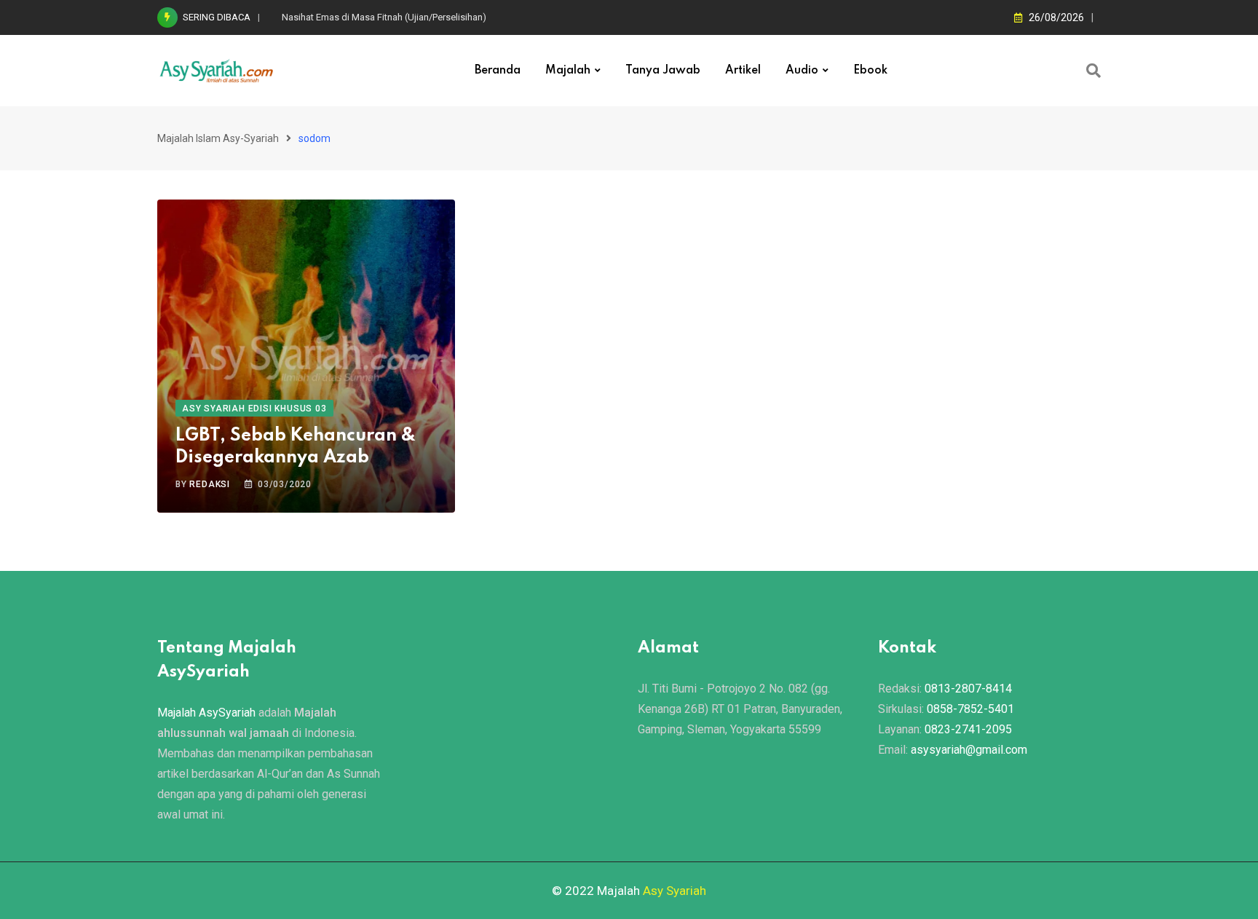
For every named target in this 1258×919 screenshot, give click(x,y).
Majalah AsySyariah (206, 712)
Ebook (870, 70)
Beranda (498, 70)
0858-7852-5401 (970, 709)
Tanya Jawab (662, 70)
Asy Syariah (674, 890)
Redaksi (209, 484)
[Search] (1093, 70)
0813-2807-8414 (968, 688)
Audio (802, 70)
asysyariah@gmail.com (969, 750)
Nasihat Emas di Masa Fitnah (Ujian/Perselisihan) (384, 17)
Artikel (743, 70)
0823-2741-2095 (968, 729)
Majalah (567, 70)
